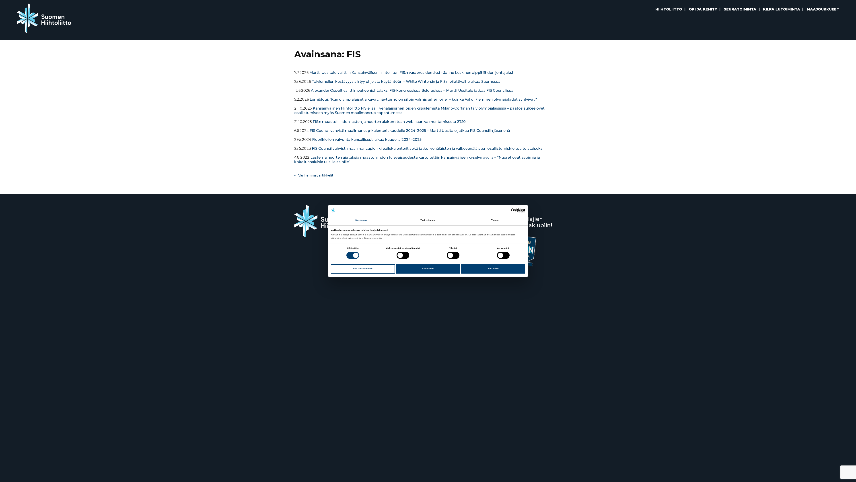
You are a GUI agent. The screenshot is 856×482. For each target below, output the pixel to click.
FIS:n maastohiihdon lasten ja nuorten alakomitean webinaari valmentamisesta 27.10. (389, 122)
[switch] (403, 255)
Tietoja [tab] (494, 220)
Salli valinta (428, 269)
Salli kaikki (493, 269)
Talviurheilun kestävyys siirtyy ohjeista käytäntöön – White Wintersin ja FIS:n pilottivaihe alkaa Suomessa (406, 81)
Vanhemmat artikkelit (315, 175)
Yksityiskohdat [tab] (427, 220)
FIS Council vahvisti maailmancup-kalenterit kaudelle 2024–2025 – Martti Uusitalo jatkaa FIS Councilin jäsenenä (410, 131)
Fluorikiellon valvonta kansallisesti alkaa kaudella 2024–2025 (367, 139)
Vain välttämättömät (362, 269)
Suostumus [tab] (361, 220)
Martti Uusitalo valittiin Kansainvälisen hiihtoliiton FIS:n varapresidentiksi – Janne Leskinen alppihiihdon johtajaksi (411, 73)
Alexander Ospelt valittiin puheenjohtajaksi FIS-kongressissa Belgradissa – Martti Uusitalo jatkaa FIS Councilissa (412, 90)
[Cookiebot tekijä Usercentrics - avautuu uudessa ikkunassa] (505, 210)
